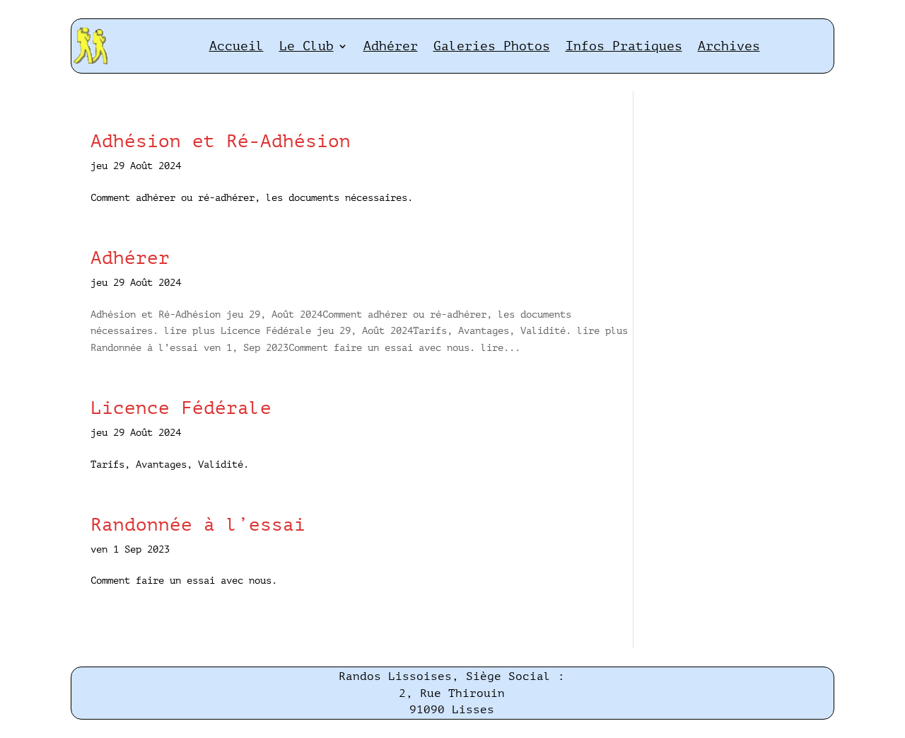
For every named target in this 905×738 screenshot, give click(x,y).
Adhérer (390, 46)
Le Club (306, 46)
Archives (729, 46)
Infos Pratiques (624, 46)
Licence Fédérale (181, 408)
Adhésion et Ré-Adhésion (220, 141)
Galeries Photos (491, 46)
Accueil (236, 46)
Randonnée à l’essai (197, 524)
